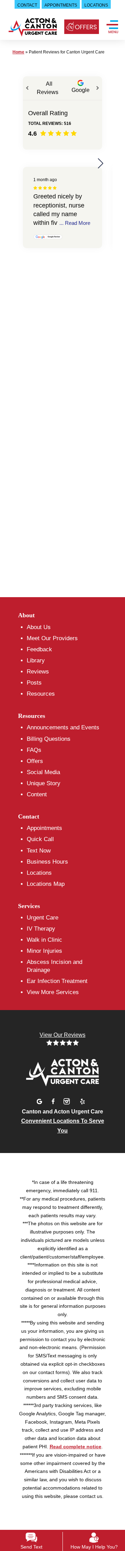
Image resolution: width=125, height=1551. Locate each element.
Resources (41, 693)
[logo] (32, 29)
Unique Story (43, 783)
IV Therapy (41, 928)
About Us (39, 627)
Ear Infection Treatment (57, 981)
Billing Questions (48, 739)
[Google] (40, 1100)
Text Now (39, 850)
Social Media (43, 772)
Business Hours (47, 861)
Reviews (38, 671)
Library (36, 660)
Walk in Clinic (44, 939)
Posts (34, 682)
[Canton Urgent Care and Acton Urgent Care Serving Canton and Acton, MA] (62, 1071)
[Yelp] (82, 1100)
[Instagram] (67, 1100)
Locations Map (46, 884)
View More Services (53, 992)
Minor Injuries (44, 951)
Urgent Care (42, 917)
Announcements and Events (63, 727)
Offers (35, 761)
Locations (39, 873)
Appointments (44, 828)
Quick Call (40, 839)
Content (37, 794)
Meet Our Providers (52, 638)
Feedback (39, 649)
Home (18, 52)
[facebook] (54, 1100)
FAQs (34, 750)
